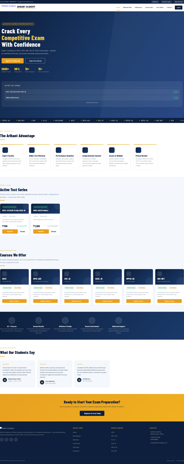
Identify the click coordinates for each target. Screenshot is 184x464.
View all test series (92, 103)
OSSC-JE (113, 444)
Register (155, 2)
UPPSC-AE (114, 447)
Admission (138, 7)
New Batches (179, 2)
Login (179, 7)
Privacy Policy (180, 461)
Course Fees (149, 7)
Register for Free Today (92, 413)
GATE (112, 432)
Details (22, 231)
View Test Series (35, 61)
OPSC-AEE (114, 436)
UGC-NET (114, 451)
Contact (169, 7)
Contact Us (76, 451)
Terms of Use (170, 461)
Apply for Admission (13, 61)
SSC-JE (113, 440)
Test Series (160, 7)
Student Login (166, 2)
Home (118, 7)
